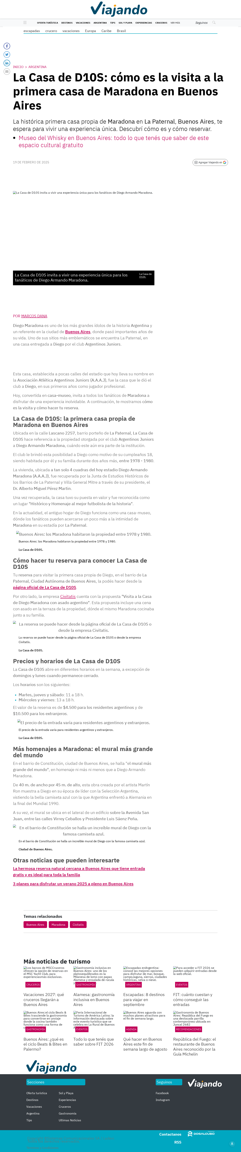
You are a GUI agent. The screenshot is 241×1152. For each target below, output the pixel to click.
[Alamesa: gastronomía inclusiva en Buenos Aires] (95, 978)
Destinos (66, 22)
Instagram (163, 1100)
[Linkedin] (7, 63)
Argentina (100, 22)
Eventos (181, 984)
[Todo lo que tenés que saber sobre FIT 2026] (95, 1023)
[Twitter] (7, 54)
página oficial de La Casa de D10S (44, 587)
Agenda (131, 1029)
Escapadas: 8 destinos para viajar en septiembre (144, 999)
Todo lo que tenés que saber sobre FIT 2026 (93, 1041)
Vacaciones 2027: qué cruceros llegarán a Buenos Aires (44, 999)
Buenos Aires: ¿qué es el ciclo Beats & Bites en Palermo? (45, 1044)
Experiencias (144, 22)
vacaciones (71, 31)
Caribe (106, 31)
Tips (112, 22)
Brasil (121, 31)
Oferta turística (47, 22)
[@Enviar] (7, 71)
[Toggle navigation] (24, 22)
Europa (90, 31)
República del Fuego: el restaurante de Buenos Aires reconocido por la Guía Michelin (194, 1046)
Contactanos (170, 1134)
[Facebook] (7, 46)
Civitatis (78, 924)
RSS (177, 1142)
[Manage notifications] (232, 1144)
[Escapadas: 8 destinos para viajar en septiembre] (145, 978)
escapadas (32, 31)
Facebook (162, 1093)
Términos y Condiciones (42, 1148)
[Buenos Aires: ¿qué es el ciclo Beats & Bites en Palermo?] (46, 1023)
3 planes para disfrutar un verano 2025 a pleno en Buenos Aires (73, 883)
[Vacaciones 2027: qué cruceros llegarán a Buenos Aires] (46, 978)
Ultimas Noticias (70, 1120)
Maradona (58, 924)
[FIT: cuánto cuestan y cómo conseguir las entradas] (195, 978)
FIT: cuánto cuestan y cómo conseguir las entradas (192, 999)
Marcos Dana (34, 315)
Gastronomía (85, 984)
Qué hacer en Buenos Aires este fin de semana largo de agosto (145, 1044)
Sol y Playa (125, 22)
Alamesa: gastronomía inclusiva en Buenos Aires (94, 999)
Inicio (18, 67)
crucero (51, 31)
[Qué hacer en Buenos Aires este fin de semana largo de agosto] (145, 1023)
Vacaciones (83, 22)
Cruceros (161, 22)
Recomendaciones (188, 1029)
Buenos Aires (77, 331)
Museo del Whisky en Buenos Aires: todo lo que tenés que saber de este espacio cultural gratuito (114, 141)
